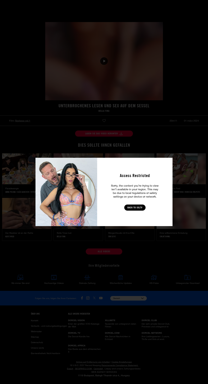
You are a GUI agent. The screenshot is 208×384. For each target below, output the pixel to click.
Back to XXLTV (134, 207)
